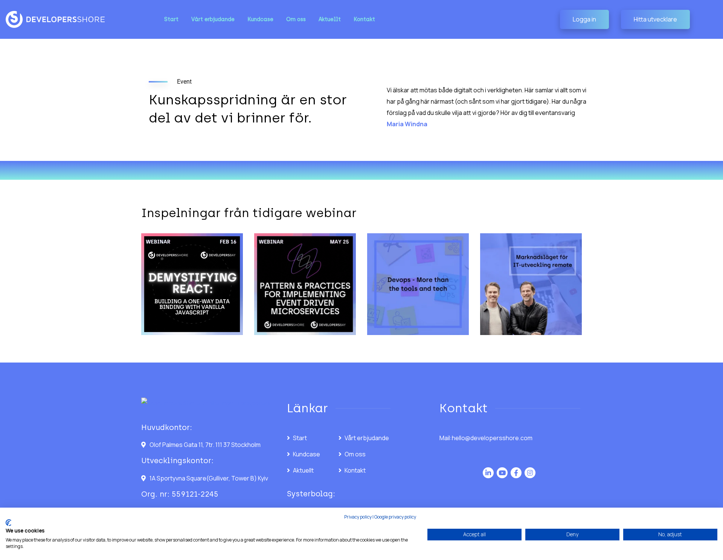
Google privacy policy (395, 517)
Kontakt (355, 470)
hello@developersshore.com (492, 438)
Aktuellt (303, 470)
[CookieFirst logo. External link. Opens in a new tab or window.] (8, 522)
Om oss (355, 454)
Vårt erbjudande (367, 438)
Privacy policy (358, 517)
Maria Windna (407, 124)
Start (300, 438)
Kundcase (306, 454)
